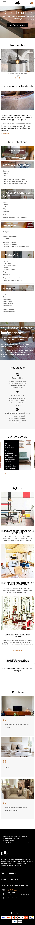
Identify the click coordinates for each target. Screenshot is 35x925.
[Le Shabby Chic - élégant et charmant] (17, 613)
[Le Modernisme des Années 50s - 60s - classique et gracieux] (17, 561)
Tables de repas (7, 305)
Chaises (5, 204)
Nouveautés (17, 45)
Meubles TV (6, 274)
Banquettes (6, 171)
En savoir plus (17, 650)
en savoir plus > (5, 134)
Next (34, 59)
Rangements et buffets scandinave (13, 280)
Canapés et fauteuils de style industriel (14, 179)
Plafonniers (6, 238)
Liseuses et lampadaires (10, 236)
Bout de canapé (7, 295)
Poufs (4, 207)
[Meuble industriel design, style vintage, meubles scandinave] (17, 3)
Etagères (5, 272)
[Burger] (4, 3)
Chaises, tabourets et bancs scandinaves (15, 217)
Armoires (5, 261)
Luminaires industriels (9, 242)
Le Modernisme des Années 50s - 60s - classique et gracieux (17, 584)
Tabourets (6, 211)
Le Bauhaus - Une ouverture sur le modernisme (17, 532)
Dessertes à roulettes (9, 270)
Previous (2, 460)
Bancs (5, 202)
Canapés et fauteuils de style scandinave (15, 181)
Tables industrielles (8, 309)
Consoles (6, 268)
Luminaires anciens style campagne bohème (16, 246)
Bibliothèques (7, 263)
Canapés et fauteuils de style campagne (14, 183)
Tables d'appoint (7, 301)
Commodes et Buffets (9, 265)
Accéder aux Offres (17, 25)
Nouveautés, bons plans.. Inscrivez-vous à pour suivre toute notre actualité (15, 838)
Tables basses (7, 299)
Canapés (5, 173)
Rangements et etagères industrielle (13, 278)
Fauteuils (5, 175)
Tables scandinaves (9, 311)
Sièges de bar (7, 209)
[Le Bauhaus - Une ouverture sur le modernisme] (17, 509)
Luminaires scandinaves (10, 244)
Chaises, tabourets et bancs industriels (14, 215)
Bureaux (5, 297)
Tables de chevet (8, 303)
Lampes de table (8, 234)
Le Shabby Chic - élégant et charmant (17, 636)
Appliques (6, 232)
